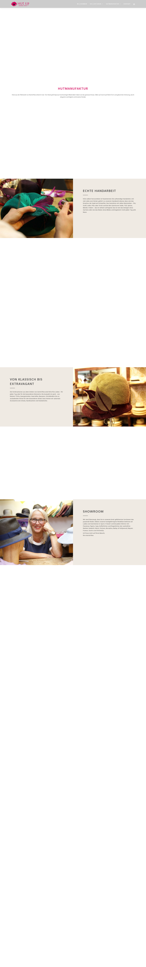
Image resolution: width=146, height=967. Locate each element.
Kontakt (127, 4)
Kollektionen (95, 4)
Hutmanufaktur (112, 4)
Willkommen (82, 4)
